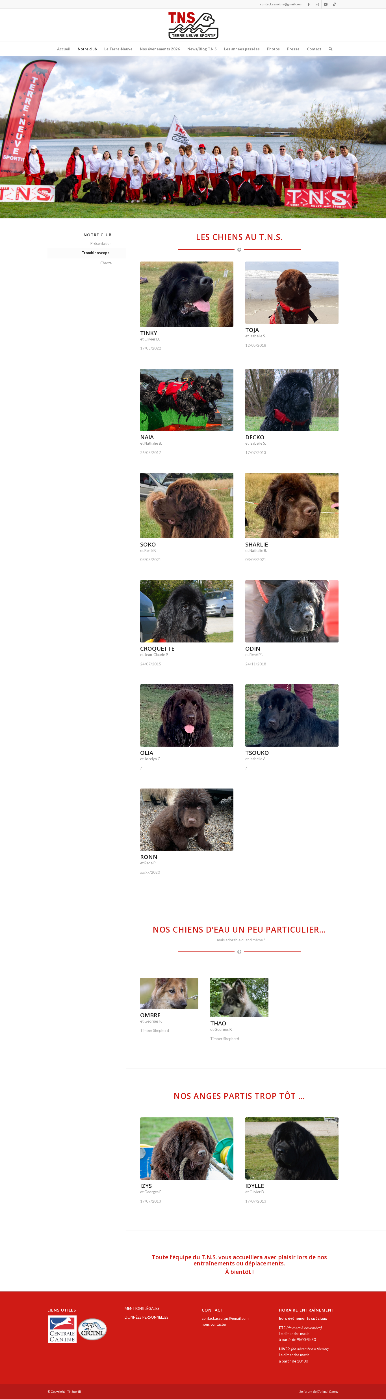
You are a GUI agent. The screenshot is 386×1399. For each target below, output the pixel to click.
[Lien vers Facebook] (309, 4)
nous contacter (214, 1324)
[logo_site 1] (193, 25)
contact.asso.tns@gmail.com (225, 1318)
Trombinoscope (96, 252)
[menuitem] (63, 49)
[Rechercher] (328, 49)
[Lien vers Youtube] (326, 4)
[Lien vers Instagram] (317, 4)
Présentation (101, 243)
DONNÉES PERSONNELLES (146, 1317)
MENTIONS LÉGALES (142, 1308)
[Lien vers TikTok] (334, 4)
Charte (106, 263)
